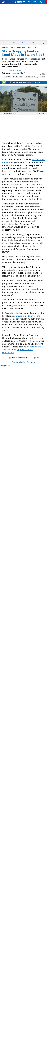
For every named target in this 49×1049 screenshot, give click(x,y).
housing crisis (12, 199)
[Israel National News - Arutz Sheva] (25, 2)
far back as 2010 (34, 346)
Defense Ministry (31, 77)
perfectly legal (9, 221)
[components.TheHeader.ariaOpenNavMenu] (8, 2)
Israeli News (21, 47)
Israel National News (9, 47)
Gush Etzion (17, 77)
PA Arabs (7, 77)
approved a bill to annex (25, 316)
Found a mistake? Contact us (24, 362)
